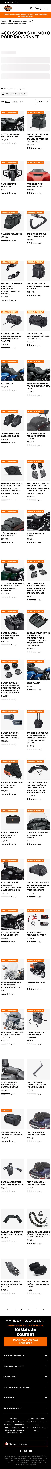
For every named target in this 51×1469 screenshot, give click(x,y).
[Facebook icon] (20, 1451)
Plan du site (14, 1419)
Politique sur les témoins (14, 1427)
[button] (14, 94)
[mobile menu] (44, 8)
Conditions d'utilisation (14, 1421)
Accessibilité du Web (36, 1419)
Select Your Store (12, 2)
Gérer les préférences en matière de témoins (14, 1431)
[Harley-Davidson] (25, 1321)
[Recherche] (31, 8)
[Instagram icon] (25, 1451)
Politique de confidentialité (14, 1424)
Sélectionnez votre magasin (14, 89)
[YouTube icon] (30, 1451)
